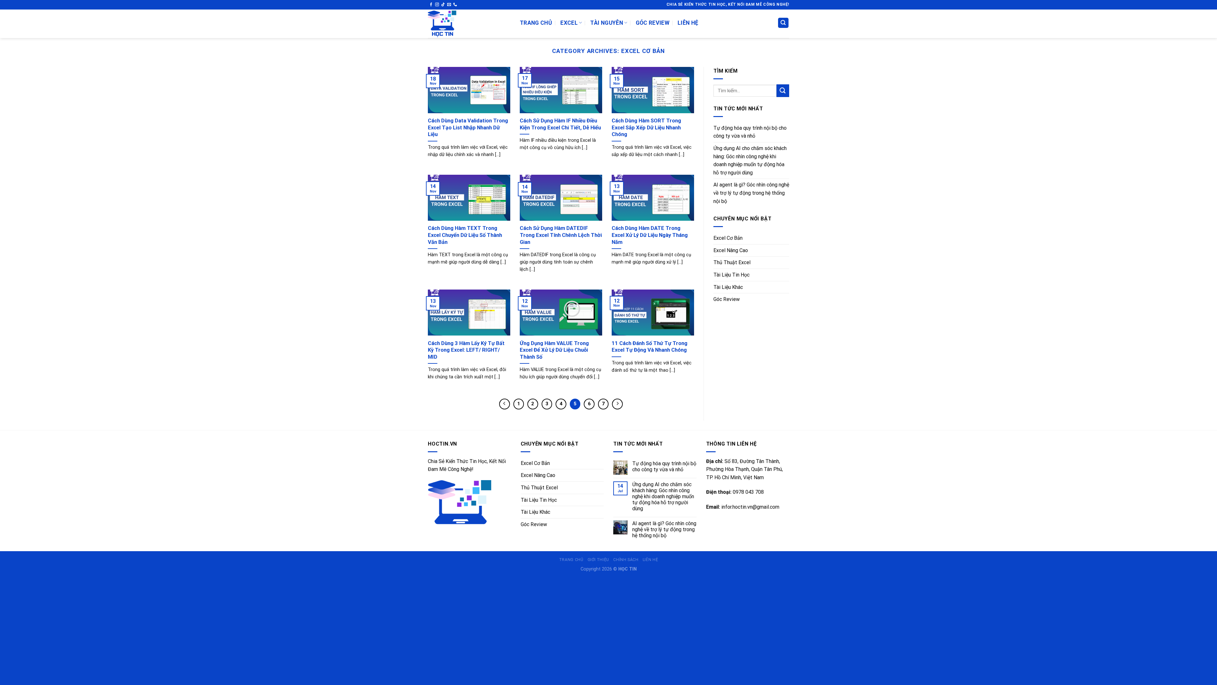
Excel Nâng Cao (730, 250)
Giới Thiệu (598, 560)
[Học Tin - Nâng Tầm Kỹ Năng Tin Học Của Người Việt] (469, 24)
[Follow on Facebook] (431, 5)
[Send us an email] (449, 5)
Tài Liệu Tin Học (731, 275)
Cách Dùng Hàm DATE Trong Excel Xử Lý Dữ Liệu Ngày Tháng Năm (650, 235)
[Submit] (782, 90)
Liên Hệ (688, 23)
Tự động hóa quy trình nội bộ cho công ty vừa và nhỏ (750, 132)
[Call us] (455, 5)
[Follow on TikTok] (443, 5)
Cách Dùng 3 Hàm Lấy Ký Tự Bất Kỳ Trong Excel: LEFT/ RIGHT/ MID (466, 350)
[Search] (783, 23)
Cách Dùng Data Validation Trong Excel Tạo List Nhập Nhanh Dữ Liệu (468, 127)
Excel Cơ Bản (728, 238)
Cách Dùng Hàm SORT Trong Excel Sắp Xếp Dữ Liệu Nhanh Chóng (646, 127)
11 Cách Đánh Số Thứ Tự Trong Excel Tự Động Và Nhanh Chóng (649, 346)
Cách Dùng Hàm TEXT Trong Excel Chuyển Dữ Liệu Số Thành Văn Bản (465, 235)
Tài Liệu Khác (728, 287)
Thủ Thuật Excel (731, 262)
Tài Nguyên (606, 23)
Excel (569, 23)
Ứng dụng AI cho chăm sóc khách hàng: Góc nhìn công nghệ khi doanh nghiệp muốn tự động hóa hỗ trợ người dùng (750, 160)
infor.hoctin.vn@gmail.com (750, 507)
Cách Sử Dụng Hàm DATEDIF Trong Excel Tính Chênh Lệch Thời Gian (561, 235)
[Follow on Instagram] (437, 5)
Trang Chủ (536, 23)
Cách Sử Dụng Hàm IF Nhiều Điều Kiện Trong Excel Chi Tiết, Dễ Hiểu (560, 124)
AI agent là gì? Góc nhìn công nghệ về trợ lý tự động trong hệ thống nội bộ (751, 193)
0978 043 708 (748, 492)
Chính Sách (625, 560)
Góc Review (653, 23)
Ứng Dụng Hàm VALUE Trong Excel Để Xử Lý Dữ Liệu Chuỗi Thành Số (554, 350)
